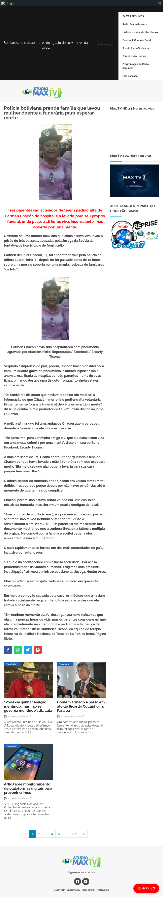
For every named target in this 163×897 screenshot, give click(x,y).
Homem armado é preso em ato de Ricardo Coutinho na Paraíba (81, 706)
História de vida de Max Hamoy (140, 32)
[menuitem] (3, 3)
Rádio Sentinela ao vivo (135, 24)
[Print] (38, 650)
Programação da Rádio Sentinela (135, 66)
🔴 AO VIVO (146, 888)
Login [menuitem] (10, 3)
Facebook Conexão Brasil (136, 40)
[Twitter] (28, 650)
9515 (75, 834)
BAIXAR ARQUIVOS (133, 16)
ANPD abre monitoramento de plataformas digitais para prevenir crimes (28, 788)
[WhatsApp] (18, 650)
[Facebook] (8, 650)
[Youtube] (85, 881)
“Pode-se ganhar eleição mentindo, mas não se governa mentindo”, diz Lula (28, 706)
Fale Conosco (130, 76)
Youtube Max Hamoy (134, 56)
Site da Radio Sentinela (135, 48)
